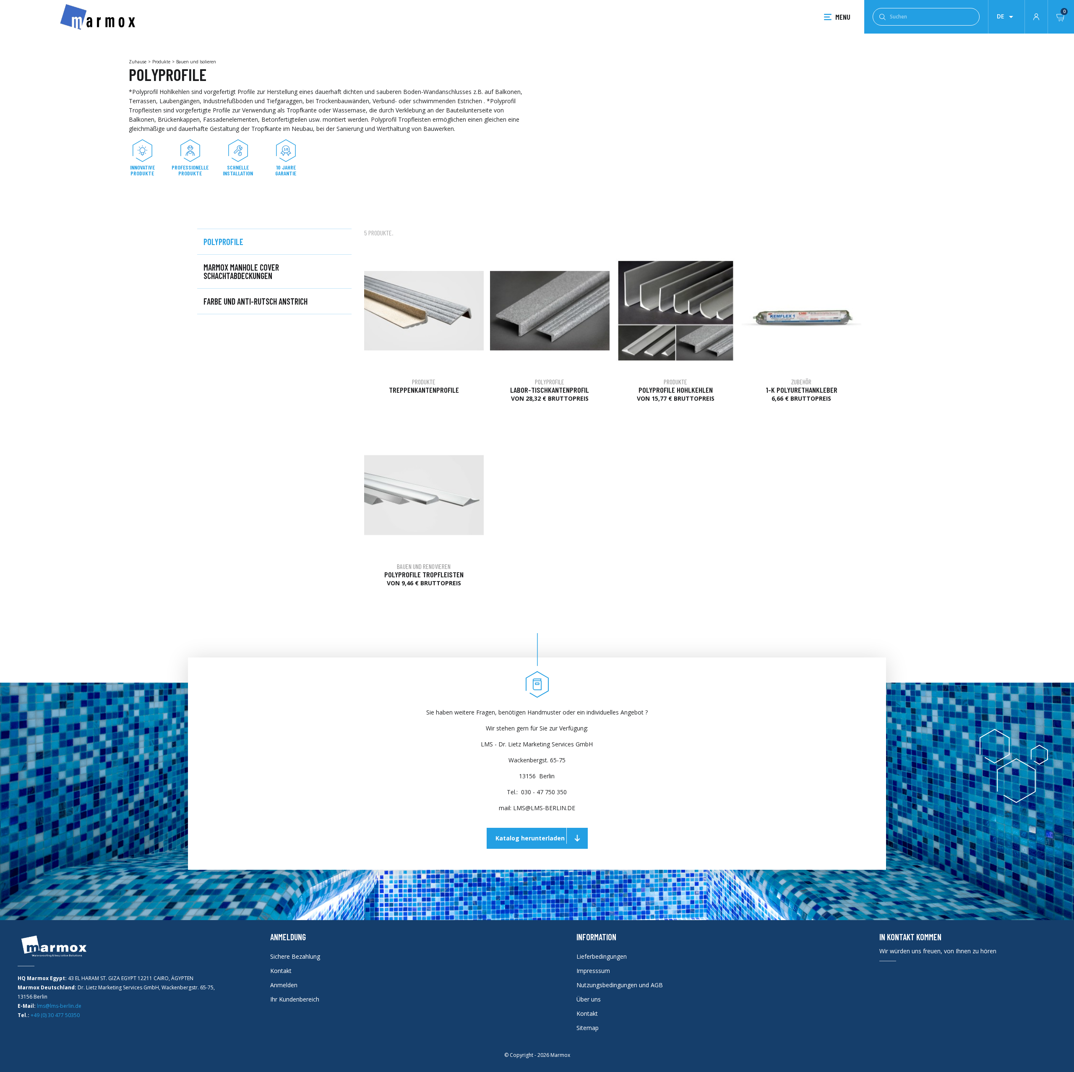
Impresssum (593, 971)
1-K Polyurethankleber (801, 389)
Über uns (588, 999)
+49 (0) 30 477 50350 (55, 1015)
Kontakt (281, 971)
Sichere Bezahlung (295, 956)
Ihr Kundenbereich (294, 999)
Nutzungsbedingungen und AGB (619, 985)
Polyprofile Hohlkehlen (676, 389)
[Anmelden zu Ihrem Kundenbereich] (1036, 16)
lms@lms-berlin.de (59, 1005)
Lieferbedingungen (601, 956)
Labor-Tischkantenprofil (549, 389)
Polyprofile (223, 242)
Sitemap (587, 1028)
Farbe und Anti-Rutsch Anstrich (255, 301)
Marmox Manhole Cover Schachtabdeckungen (241, 271)
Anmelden (283, 985)
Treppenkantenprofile (424, 389)
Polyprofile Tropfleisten (424, 574)
